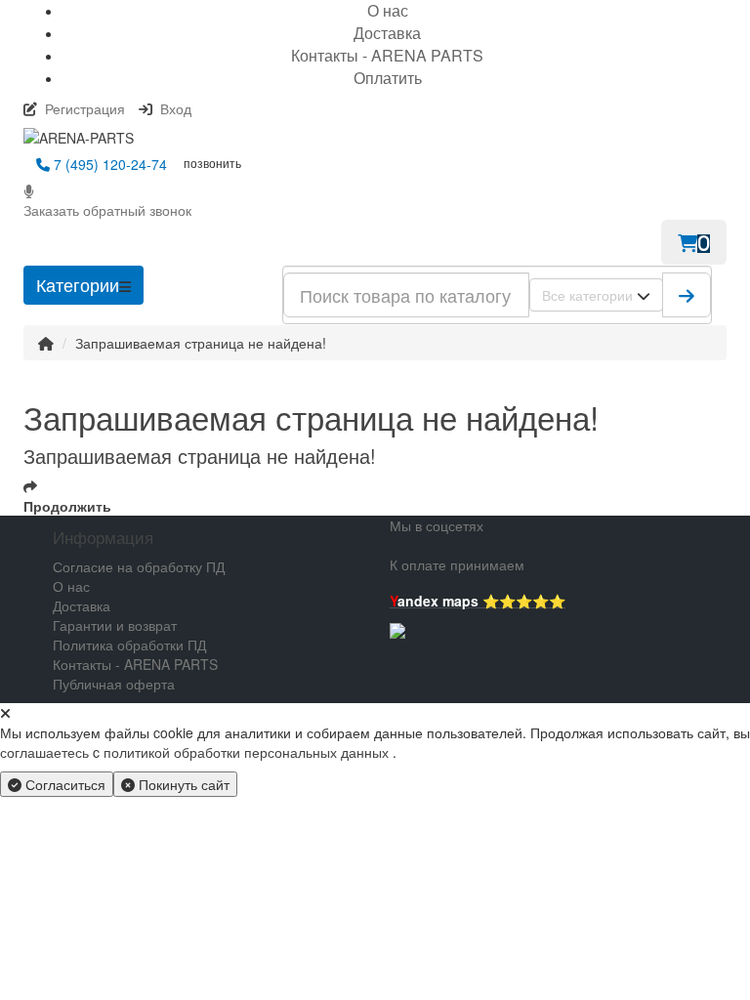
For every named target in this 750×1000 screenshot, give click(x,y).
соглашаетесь (46, 752)
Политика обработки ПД (129, 644)
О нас (71, 586)
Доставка (387, 32)
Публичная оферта (114, 683)
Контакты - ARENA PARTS (387, 55)
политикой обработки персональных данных (246, 752)
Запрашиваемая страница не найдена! (200, 343)
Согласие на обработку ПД (139, 566)
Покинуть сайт (182, 784)
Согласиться (63, 784)
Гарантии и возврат (115, 625)
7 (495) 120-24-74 (108, 164)
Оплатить (388, 77)
